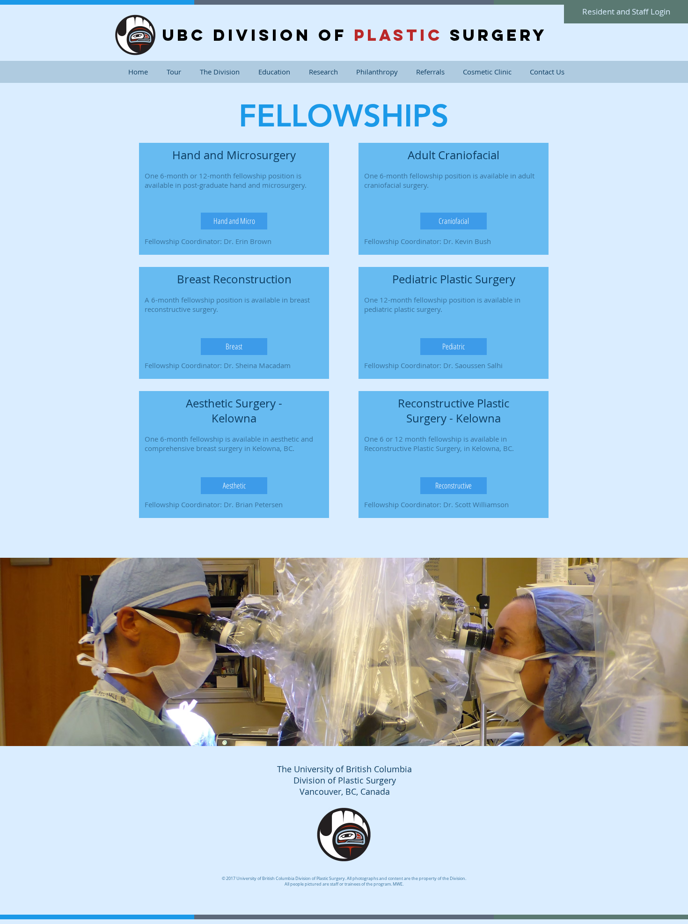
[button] (219, 72)
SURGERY (495, 35)
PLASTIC (398, 35)
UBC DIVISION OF (258, 35)
